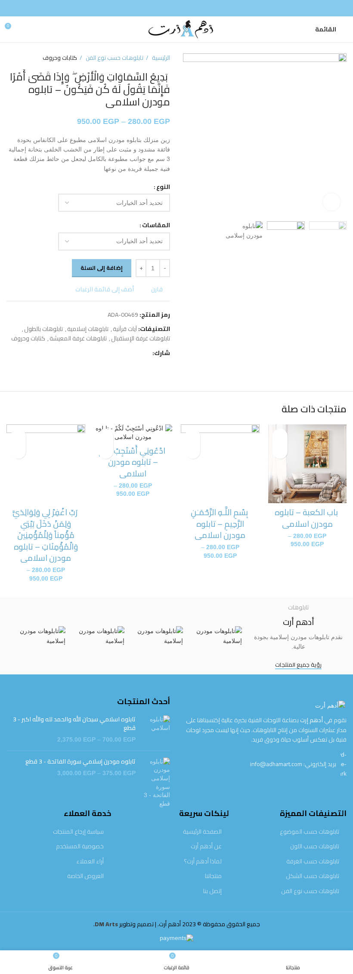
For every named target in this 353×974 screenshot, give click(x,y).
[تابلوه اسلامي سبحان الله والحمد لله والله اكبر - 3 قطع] (156, 729)
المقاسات (156, 225)
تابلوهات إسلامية (87, 328)
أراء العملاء (90, 861)
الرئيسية (160, 57)
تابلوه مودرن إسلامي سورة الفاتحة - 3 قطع (80, 762)
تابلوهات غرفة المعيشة (78, 338)
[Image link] (330, 705)
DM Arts (106, 924)
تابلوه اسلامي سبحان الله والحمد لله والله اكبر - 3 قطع (74, 723)
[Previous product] (28, 58)
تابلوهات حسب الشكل (312, 876)
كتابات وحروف (60, 57)
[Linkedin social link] (116, 353)
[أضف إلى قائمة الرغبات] (280, 436)
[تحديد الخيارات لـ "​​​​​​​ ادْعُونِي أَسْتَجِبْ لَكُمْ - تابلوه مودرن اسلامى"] (105, 451)
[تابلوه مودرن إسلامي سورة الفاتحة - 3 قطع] (156, 783)
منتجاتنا (213, 876)
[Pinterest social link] (125, 353)
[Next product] (10, 58)
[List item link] (265, 764)
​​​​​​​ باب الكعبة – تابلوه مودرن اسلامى (307, 518)
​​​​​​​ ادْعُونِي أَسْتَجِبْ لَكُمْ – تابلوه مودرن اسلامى (133, 462)
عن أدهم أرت (206, 846)
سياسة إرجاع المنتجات (78, 832)
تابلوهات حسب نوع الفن (113, 57)
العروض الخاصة (85, 876)
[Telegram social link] (106, 353)
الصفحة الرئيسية (202, 832)
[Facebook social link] (176, 8)
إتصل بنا (212, 891)
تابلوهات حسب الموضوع (309, 832)
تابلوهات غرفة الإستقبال (140, 338)
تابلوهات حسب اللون (314, 846)
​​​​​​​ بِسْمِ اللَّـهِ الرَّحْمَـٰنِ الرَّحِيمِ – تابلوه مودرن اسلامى (220, 523)
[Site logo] (176, 28)
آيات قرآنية (125, 328)
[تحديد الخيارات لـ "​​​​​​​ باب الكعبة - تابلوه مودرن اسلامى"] (280, 451)
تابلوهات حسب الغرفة (312, 861)
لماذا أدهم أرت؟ (203, 861)
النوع (163, 187)
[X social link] (135, 353)
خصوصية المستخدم (80, 846)
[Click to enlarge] (331, 201)
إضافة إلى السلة (102, 268)
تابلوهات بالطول (43, 328)
